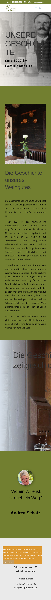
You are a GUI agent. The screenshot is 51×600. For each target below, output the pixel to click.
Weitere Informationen (26, 558)
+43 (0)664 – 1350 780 (25, 583)
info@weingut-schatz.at (25, 587)
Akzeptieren (8, 562)
